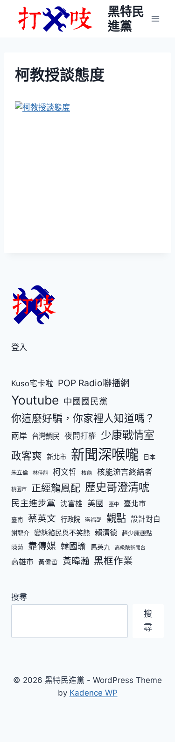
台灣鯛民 (46, 436)
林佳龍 (40, 473)
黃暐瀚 (76, 561)
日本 (149, 457)
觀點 (116, 518)
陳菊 (17, 547)
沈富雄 (71, 503)
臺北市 (135, 503)
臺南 (17, 519)
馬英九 (100, 547)
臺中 (114, 504)
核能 (86, 473)
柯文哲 (65, 472)
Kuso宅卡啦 (32, 383)
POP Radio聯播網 (93, 383)
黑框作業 (113, 561)
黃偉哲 (48, 562)
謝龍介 (20, 533)
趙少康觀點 (137, 533)
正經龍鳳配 (55, 488)
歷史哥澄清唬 (117, 487)
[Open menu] (155, 18)
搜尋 (19, 597)
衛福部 (93, 520)
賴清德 (106, 532)
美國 (95, 503)
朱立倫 (19, 472)
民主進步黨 (33, 503)
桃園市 (19, 489)
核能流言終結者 (125, 472)
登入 (19, 347)
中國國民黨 (85, 401)
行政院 (70, 519)
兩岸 (19, 436)
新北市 (56, 457)
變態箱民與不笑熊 (62, 533)
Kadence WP (94, 692)
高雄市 (22, 561)
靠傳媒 (42, 546)
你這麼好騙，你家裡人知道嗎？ (83, 418)
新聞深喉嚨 (105, 454)
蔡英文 (42, 518)
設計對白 (146, 519)
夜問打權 (80, 436)
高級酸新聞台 (130, 548)
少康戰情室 (127, 435)
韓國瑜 (73, 546)
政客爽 (26, 456)
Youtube (35, 400)
